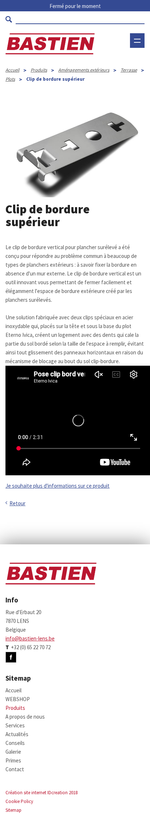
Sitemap (13, 810)
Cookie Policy (19, 801)
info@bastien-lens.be (30, 638)
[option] (75, 151)
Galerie (13, 751)
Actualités (16, 734)
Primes (13, 760)
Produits (39, 70)
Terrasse (129, 70)
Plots (10, 79)
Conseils (15, 742)
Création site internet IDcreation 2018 (41, 792)
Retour (17, 503)
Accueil (12, 70)
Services (15, 725)
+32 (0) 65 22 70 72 (31, 647)
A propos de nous (25, 716)
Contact (14, 769)
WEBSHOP (125, 63)
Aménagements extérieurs (83, 70)
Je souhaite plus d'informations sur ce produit (57, 485)
